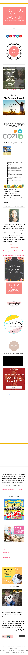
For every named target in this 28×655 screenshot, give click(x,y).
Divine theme (19, 646)
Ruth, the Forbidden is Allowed (14, 115)
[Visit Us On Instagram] (14, 37)
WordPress (15, 652)
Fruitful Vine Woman (14, 13)
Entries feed (14, 453)
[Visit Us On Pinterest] (10, 37)
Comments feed (14, 456)
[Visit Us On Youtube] (20, 37)
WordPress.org (14, 459)
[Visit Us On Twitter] (17, 37)
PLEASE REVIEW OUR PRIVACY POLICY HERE (13, 489)
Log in (14, 450)
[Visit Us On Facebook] (7, 37)
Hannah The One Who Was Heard (14, 89)
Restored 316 (14, 648)
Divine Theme (16, 650)
